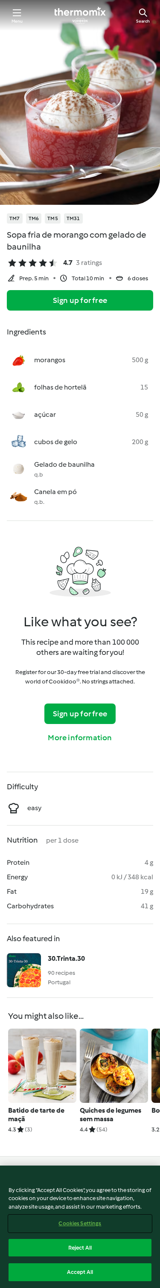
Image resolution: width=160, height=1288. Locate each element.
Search (143, 21)
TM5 (52, 218)
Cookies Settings (79, 1223)
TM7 (14, 218)
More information (80, 737)
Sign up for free (80, 300)
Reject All (80, 1247)
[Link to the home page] (80, 15)
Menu (17, 21)
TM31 (73, 218)
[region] (80, 1227)
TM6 (34, 218)
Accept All (80, 1272)
